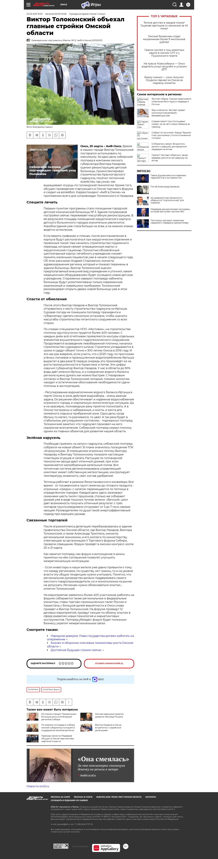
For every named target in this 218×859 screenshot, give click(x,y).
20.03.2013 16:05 (35, 14)
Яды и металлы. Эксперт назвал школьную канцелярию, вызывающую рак (168, 113)
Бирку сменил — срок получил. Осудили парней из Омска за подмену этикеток (164, 80)
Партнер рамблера (80, 846)
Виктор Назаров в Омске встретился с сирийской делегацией (108, 728)
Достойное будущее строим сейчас (76, 650)
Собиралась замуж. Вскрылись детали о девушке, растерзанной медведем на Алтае (169, 147)
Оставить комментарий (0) (109, 663)
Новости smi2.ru (38, 786)
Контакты (150, 797)
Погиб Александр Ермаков (165, 187)
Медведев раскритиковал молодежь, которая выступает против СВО (170, 210)
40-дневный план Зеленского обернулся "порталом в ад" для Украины (167, 200)
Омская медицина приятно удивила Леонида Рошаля (109, 715)
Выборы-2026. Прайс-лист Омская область (119, 797)
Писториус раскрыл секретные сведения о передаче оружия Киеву (170, 221)
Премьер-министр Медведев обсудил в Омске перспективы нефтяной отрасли (57, 739)
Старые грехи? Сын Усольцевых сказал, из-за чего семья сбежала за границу (171, 124)
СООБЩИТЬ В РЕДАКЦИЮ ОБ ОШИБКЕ (69, 800)
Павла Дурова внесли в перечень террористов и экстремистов (168, 176)
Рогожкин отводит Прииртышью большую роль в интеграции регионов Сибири (58, 717)
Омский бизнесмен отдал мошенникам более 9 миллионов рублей (164, 39)
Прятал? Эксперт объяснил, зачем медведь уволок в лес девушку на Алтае (170, 158)
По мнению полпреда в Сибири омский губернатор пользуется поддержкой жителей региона (58, 728)
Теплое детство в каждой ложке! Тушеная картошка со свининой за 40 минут (164, 25)
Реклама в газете (83, 797)
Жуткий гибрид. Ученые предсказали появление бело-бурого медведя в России (171, 102)
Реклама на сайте (60, 797)
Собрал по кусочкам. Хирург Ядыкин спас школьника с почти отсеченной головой (171, 135)
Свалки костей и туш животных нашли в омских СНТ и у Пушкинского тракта (164, 53)
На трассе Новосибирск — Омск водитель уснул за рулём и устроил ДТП (164, 66)
